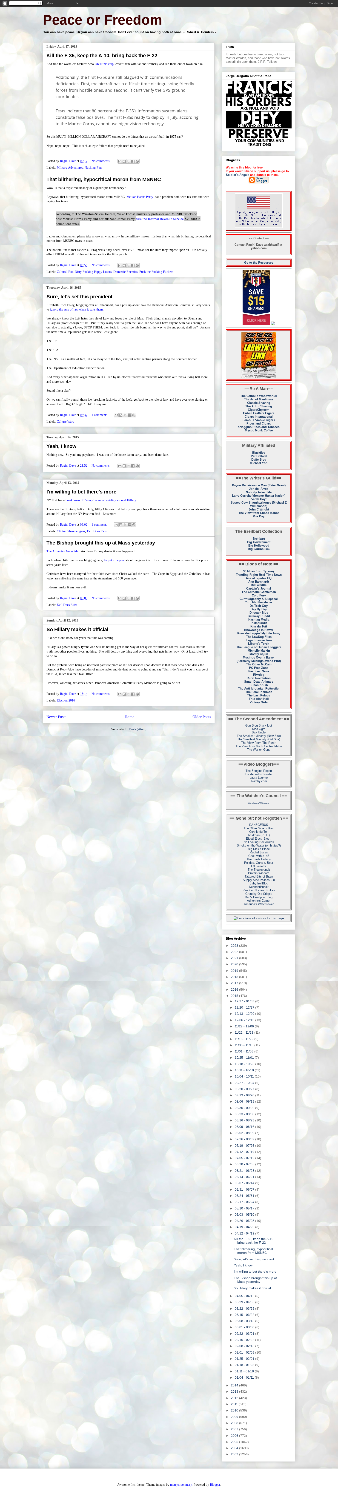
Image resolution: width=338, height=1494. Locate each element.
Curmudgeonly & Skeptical (259, 599)
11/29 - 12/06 (245, 1026)
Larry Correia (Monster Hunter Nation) (258, 495)
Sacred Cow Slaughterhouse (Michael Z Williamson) (259, 504)
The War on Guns (258, 749)
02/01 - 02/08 (245, 1352)
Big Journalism (259, 549)
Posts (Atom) (137, 729)
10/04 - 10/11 (245, 1076)
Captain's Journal (258, 588)
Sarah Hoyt (258, 499)
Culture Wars (65, 421)
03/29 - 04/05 (245, 1302)
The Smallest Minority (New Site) (259, 736)
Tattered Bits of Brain (259, 876)
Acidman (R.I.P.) (259, 835)
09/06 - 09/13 (245, 1101)
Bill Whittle (258, 585)
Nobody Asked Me (259, 492)
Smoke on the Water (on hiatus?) (259, 845)
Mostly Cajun (258, 654)
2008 (235, 1423)
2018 (235, 977)
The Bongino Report (259, 771)
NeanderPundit (259, 887)
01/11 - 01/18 (245, 1371)
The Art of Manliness (258, 399)
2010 (235, 1410)
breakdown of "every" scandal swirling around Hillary (101, 500)
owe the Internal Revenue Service (160, 218)
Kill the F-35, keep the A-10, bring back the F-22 (101, 55)
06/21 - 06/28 (245, 1170)
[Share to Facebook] (133, 161)
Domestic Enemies (125, 272)
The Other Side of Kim (259, 828)
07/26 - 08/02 (245, 1139)
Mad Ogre (258, 729)
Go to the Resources (258, 262)
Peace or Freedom (102, 20)
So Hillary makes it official (77, 629)
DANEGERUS (258, 825)
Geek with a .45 (258, 856)
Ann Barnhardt (258, 581)
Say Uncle (259, 732)
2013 (235, 1391)
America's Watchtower (259, 904)
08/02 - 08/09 (245, 1133)
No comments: (101, 161)
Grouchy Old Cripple (258, 893)
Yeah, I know (61, 446)
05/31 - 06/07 (245, 1189)
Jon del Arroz (258, 488)
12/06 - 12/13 (245, 1020)
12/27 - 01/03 (245, 1001)
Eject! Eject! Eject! (258, 838)
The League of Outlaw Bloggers (258, 647)
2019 (235, 970)
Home (129, 717)
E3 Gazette (258, 866)
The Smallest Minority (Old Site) (258, 739)
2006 (235, 1435)
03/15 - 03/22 (245, 1315)
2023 (235, 945)
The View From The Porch (258, 742)
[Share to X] (128, 161)
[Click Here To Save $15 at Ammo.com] (256, 324)
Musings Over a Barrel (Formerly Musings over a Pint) (259, 659)
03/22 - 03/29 (245, 1308)
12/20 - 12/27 (245, 1007)
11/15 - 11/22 (244, 1039)
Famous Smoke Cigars (259, 420)
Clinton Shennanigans (71, 531)
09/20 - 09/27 (245, 1089)
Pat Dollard (259, 456)
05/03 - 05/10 (245, 1214)
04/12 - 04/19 (245, 1233)
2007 (235, 1429)
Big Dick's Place (259, 849)
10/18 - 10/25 (245, 1064)
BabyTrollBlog (258, 883)
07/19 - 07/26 (245, 1145)
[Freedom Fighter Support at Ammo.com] (273, 324)
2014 (235, 1385)
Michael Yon (258, 463)
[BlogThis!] (124, 161)
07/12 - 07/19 (245, 1152)
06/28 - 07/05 (245, 1164)
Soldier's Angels (237, 175)
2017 (235, 983)
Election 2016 (66, 700)
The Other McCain (259, 664)
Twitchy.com (258, 781)
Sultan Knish (258, 685)
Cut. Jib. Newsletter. (259, 602)
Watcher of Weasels (258, 803)
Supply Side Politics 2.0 (259, 880)
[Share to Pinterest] (137, 161)
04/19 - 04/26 (245, 1227)
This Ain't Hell (259, 699)
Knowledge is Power (258, 630)
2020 (235, 964)
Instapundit (259, 623)
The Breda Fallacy (258, 859)
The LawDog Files (259, 637)
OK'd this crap (104, 64)
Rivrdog (258, 674)
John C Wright (259, 509)
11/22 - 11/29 (244, 1032)
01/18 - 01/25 (245, 1365)
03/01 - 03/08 (245, 1327)
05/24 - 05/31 (245, 1195)
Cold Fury (259, 595)
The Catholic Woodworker (258, 396)
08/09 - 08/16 (245, 1127)
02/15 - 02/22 (245, 1340)
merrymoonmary (181, 1484)
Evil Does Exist (97, 531)
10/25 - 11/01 (245, 1057)
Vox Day (258, 516)
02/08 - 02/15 (245, 1346)
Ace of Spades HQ (259, 578)
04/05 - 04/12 (245, 1296)
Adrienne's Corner (258, 900)
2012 (235, 1398)
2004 (235, 1448)
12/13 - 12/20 (245, 1013)
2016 (235, 989)
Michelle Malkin (259, 650)
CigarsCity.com (258, 409)
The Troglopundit (259, 869)
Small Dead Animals (258, 681)
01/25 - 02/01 (245, 1358)
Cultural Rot (65, 272)
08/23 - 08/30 (245, 1114)
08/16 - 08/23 (245, 1120)
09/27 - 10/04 (245, 1083)
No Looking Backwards (258, 842)
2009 (235, 1417)
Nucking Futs (93, 167)
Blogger (215, 1484)
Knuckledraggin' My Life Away (258, 633)
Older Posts (201, 717)
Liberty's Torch (258, 643)
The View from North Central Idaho (259, 746)
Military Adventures (70, 167)
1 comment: (100, 415)
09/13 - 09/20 (245, 1095)
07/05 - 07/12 (245, 1158)
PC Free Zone (258, 668)
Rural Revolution (259, 678)
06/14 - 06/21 (245, 1177)
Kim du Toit (258, 626)
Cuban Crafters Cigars (258, 413)
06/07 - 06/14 (245, 1183)
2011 (235, 1404)
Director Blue (258, 612)
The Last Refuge (258, 695)
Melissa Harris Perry (139, 197)
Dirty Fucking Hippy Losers (93, 272)
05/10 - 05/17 (245, 1208)
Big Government (258, 542)
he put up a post (114, 560)
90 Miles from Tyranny (259, 571)
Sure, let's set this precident (79, 296)
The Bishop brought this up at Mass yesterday (100, 543)
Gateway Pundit (259, 616)
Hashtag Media (258, 619)
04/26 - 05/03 (245, 1221)
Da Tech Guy (259, 605)
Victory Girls (259, 702)
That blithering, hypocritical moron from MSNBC (103, 179)
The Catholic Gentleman (259, 592)
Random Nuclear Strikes (259, 890)
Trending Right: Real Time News (259, 574)
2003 (235, 1454)
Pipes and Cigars (258, 423)
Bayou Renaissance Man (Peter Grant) (259, 485)
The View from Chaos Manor (258, 513)
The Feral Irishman (258, 692)
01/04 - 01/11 (245, 1377)
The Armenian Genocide (62, 551)
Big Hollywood (258, 545)
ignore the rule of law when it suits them (76, 309)
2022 (235, 952)
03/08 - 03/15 (245, 1321)
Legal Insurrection (259, 640)
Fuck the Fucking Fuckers (156, 272)
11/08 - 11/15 (244, 1045)
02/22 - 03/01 (245, 1333)
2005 (235, 1442)
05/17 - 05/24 (245, 1202)
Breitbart (259, 538)
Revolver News (258, 671)
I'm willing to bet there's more (81, 492)
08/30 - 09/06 (245, 1108)
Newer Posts (56, 717)
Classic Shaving (258, 403)
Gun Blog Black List (258, 725)
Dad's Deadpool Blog (258, 897)
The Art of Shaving (258, 406)
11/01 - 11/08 (244, 1051)
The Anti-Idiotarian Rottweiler (259, 688)
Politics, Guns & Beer (258, 862)
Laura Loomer (259, 777)
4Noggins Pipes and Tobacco (259, 427)
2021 (235, 958)
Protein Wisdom (258, 873)
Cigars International (259, 416)
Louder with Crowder (258, 774)
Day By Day (259, 609)
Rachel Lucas (259, 852)
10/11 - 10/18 (245, 1070)
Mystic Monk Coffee (259, 430)
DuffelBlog (258, 459)
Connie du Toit (258, 831)
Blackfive (258, 452)
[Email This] (119, 161)
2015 (235, 996)
